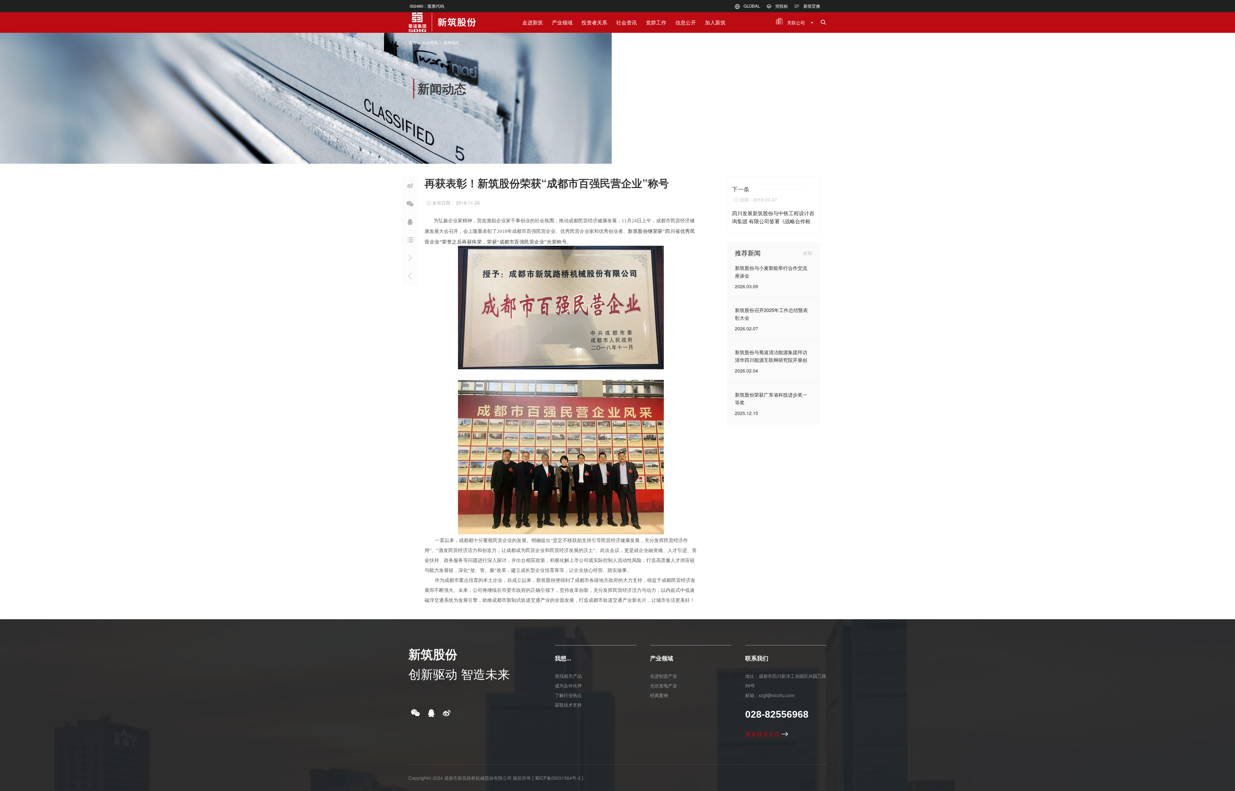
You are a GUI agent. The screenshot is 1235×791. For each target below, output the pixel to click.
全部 (807, 253)
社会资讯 (626, 22)
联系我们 (756, 658)
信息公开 (685, 22)
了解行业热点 (568, 695)
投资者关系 (594, 22)
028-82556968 (777, 714)
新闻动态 (451, 42)
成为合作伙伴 (568, 685)
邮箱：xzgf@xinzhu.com (770, 695)
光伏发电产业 (663, 685)
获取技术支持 (568, 705)
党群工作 (656, 22)
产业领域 (562, 22)
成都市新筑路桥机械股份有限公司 (478, 778)
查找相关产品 (568, 676)
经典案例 (659, 695)
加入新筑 (715, 22)
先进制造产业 (663, 676)
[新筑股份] (442, 19)
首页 (412, 42)
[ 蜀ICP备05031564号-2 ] (557, 778)
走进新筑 (532, 22)
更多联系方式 (763, 734)
